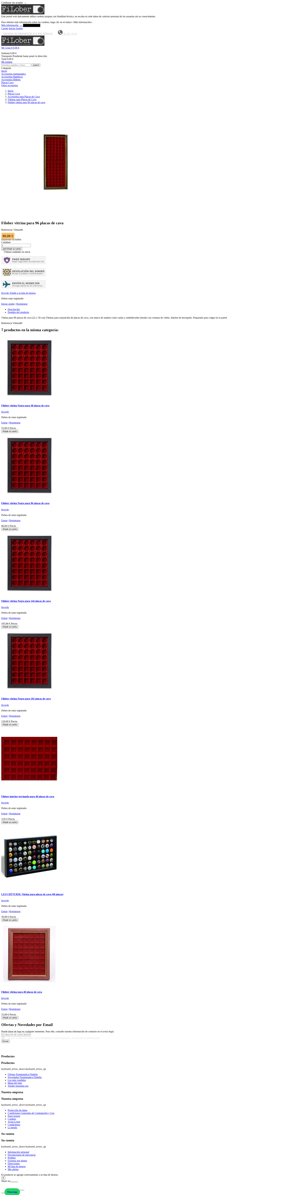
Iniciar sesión (8, 304)
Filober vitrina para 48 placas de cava (21, 992)
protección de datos (21, 1050)
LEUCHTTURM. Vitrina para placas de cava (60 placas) (32, 894)
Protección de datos (17, 1110)
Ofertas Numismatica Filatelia (23, 1074)
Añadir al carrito (12, 249)
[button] (153, 47)
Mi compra (6, 62)
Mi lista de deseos (17, 1166)
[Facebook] (11, 1181)
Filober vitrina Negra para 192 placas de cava (26, 698)
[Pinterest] (16, 1181)
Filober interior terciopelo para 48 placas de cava (27, 796)
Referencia (7, 323)
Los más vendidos (17, 1080)
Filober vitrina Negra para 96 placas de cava (25, 503)
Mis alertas (13, 1169)
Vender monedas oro (18, 1086)
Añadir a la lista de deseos (18, 293)
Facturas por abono (17, 1160)
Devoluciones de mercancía (21, 1155)
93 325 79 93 (70, 33)
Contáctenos (14, 1124)
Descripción (14, 309)
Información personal (18, 1152)
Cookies (12, 1119)
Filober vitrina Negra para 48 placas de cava (25, 405)
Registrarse (22, 304)
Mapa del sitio (15, 1083)
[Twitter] (14, 1181)
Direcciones (14, 1163)
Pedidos (12, 1157)
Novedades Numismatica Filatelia (25, 1077)
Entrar (4, 422)
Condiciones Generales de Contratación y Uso (31, 1113)
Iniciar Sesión (16, 28)
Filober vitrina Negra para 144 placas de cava (26, 601)
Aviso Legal (14, 1121)
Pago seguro (14, 1116)
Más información (11, 25)
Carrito (4, 28)
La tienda (12, 1127)
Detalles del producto (18, 312)
